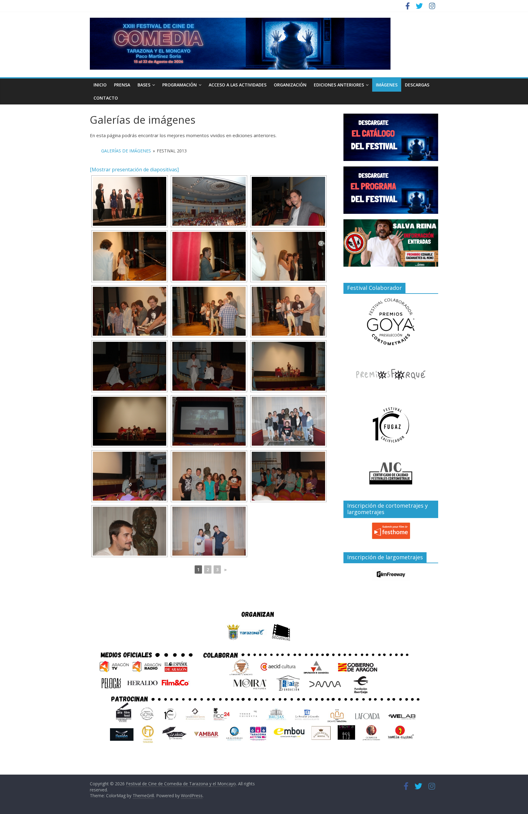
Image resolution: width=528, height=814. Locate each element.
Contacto (106, 98)
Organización (290, 85)
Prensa (122, 85)
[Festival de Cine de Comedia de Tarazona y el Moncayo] (240, 21)
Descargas (417, 85)
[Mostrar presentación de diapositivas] (134, 169)
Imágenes (387, 85)
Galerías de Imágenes (126, 151)
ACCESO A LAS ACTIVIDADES (237, 85)
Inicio (100, 85)
